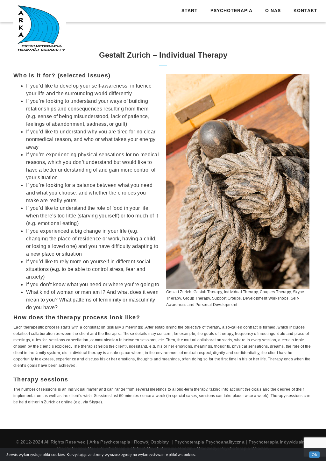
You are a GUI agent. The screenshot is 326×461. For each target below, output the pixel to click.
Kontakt (305, 10)
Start (189, 10)
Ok (314, 455)
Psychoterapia (231, 10)
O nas (273, 10)
